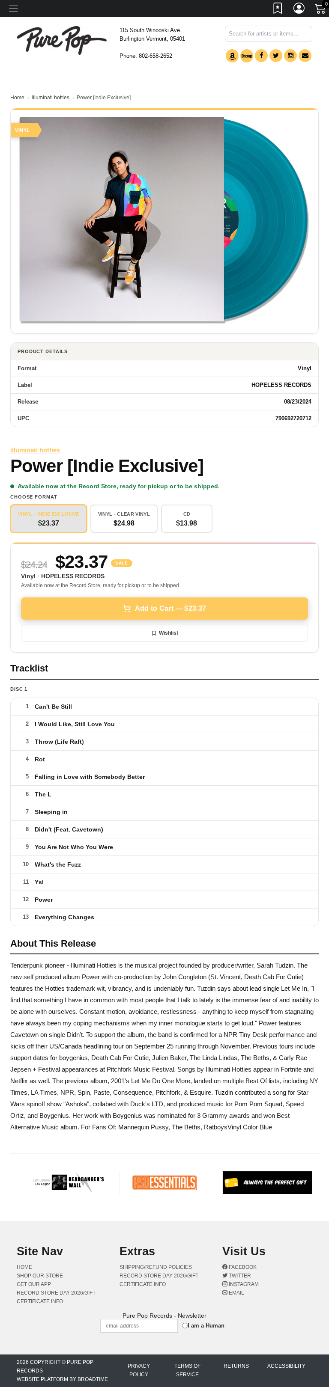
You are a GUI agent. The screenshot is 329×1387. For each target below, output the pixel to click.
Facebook (242, 1267)
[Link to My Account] (299, 9)
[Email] (305, 55)
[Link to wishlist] (278, 9)
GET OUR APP (34, 1284)
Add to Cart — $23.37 (170, 608)
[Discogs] (246, 55)
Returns (236, 1366)
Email (235, 1293)
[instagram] (290, 55)
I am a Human (206, 1325)
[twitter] (276, 55)
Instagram (243, 1284)
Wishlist (168, 633)
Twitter (239, 1276)
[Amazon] (232, 55)
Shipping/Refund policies (156, 1267)
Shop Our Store (40, 1276)
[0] (321, 10)
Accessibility (286, 1366)
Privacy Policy (139, 1370)
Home (17, 98)
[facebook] (261, 55)
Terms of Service (187, 1370)
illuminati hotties (50, 98)
